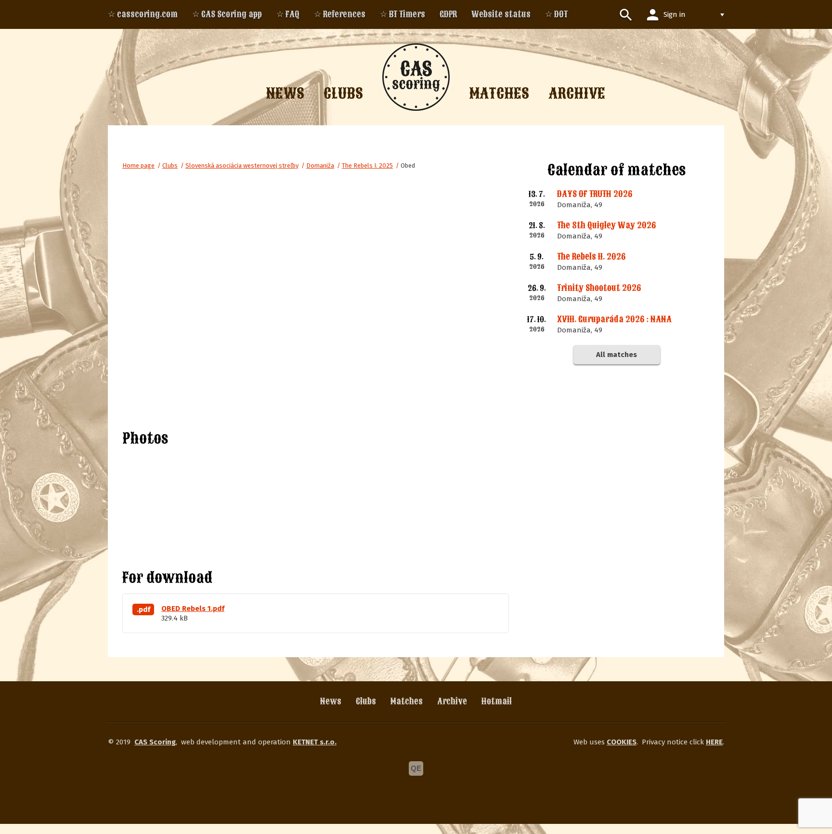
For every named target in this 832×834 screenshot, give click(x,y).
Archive (452, 701)
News (330, 701)
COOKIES (622, 742)
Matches (406, 701)
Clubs (170, 165)
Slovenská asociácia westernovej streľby (242, 165)
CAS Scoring (155, 742)
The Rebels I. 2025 (367, 165)
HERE (714, 742)
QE (416, 768)
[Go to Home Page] (416, 77)
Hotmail (496, 701)
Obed (408, 165)
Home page (138, 165)
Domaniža (320, 165)
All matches (616, 354)
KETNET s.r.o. (315, 742)
